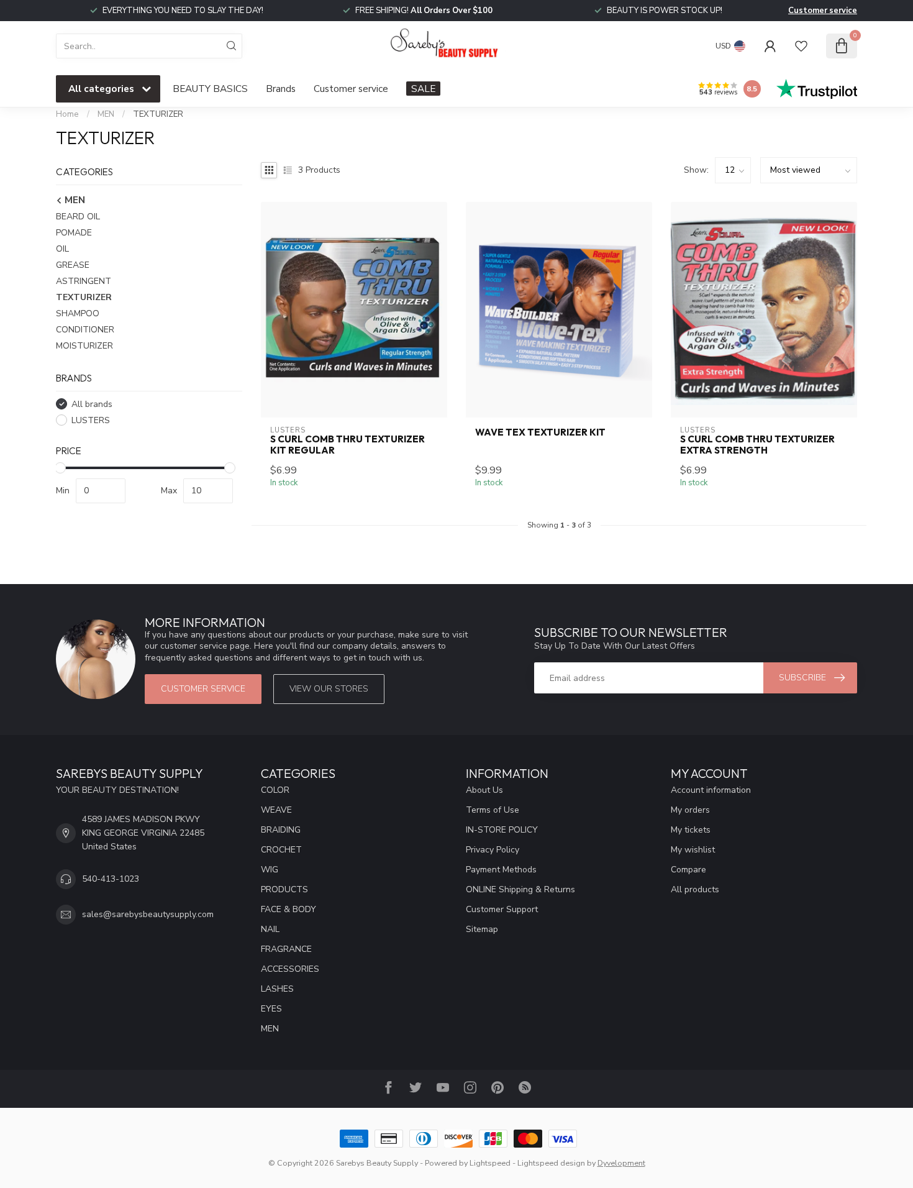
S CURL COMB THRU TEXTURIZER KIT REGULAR (347, 445)
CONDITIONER (85, 330)
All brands (91, 404)
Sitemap (482, 929)
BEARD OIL (78, 216)
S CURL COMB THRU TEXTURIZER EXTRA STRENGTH (757, 445)
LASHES (277, 989)
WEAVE (276, 810)
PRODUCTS (284, 889)
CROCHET (281, 850)
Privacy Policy (492, 850)
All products (695, 889)
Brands (281, 88)
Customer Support (502, 909)
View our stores (328, 689)
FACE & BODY (288, 909)
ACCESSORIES (290, 969)
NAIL (270, 929)
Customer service (822, 10)
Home (67, 114)
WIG (269, 869)
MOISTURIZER (84, 346)
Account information (711, 790)
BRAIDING (281, 830)
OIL (62, 249)
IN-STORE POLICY (502, 830)
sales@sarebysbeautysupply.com (148, 914)
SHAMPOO (77, 313)
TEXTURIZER (158, 114)
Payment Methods (501, 869)
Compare (688, 869)
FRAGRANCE (286, 949)
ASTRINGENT (83, 281)
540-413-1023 (110, 879)
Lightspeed (490, 1163)
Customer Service (203, 689)
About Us (484, 790)
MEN (106, 114)
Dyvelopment (621, 1163)
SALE (423, 88)
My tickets (691, 830)
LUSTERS (90, 420)
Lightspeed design (551, 1163)
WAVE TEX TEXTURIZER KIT (540, 432)
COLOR (275, 790)
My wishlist (693, 850)
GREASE (72, 265)
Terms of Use (492, 810)
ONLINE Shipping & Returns (520, 889)
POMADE (74, 233)
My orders (690, 810)
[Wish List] (801, 46)
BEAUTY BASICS (210, 88)
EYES (271, 1009)
